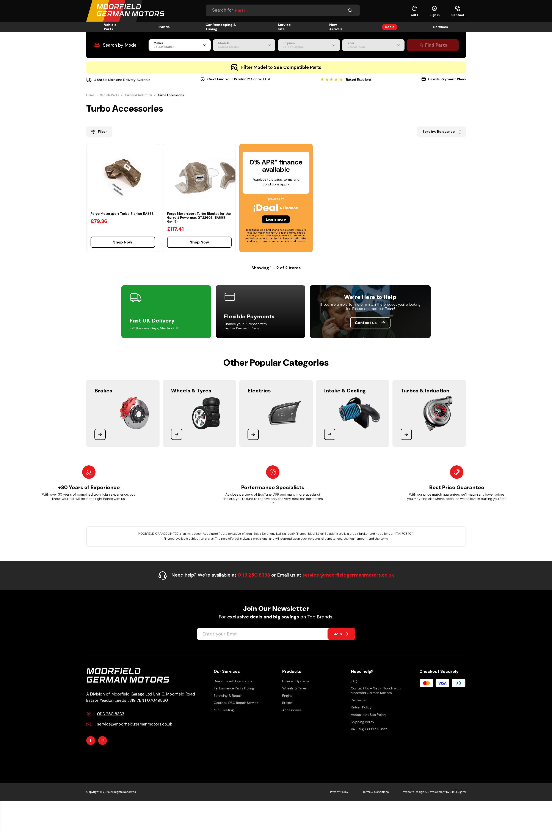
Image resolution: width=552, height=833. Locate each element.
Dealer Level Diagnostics (233, 681)
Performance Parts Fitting (234, 688)
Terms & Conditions (376, 792)
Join (338, 634)
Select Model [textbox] (228, 47)
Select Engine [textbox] (293, 47)
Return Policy (361, 707)
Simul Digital (458, 792)
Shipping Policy (362, 722)
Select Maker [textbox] (164, 47)
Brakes (287, 702)
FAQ (354, 681)
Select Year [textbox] (356, 47)
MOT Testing (224, 710)
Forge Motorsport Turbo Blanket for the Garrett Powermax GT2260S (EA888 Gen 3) (199, 218)
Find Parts (436, 45)
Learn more (276, 219)
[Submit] (351, 10)
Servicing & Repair (228, 695)
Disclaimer (359, 700)
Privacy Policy (339, 792)
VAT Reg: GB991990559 (369, 729)
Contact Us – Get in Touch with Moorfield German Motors (376, 690)
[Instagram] (102, 740)
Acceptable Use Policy (368, 714)
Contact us (366, 322)
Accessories (292, 710)
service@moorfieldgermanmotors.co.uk (348, 575)
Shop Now (122, 242)
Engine (287, 695)
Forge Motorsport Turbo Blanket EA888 (122, 214)
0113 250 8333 (254, 575)
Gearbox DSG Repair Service (236, 702)
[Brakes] (123, 413)
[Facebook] (90, 740)
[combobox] (180, 45)
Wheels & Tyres (294, 688)
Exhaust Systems (295, 681)
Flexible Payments (249, 316)
